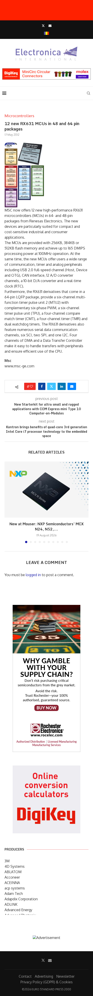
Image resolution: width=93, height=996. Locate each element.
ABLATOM (13, 872)
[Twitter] (43, 25)
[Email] (50, 25)
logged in (33, 575)
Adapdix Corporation (21, 899)
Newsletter (65, 976)
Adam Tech (14, 893)
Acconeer (12, 877)
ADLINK (11, 904)
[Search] (88, 93)
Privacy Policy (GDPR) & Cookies (47, 982)
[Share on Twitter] (51, 386)
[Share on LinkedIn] (62, 386)
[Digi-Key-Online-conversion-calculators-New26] (46, 768)
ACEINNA (12, 882)
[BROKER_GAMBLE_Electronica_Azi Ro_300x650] (46, 608)
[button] (8, 502)
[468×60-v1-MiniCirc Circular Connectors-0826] (46, 70)
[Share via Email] (71, 386)
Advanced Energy (18, 910)
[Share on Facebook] (41, 386)
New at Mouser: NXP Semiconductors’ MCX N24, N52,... (46, 526)
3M (7, 861)
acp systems (15, 888)
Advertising (44, 976)
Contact (25, 976)
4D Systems (15, 866)
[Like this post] (31, 386)
